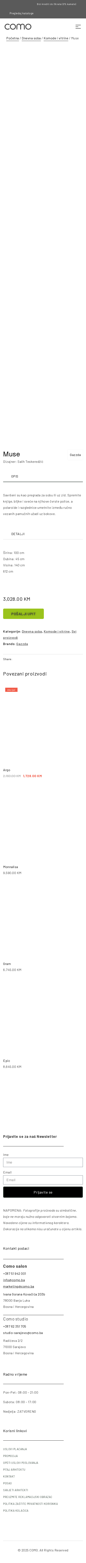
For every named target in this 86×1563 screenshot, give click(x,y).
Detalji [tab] (18, 534)
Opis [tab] (14, 476)
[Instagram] (64, 13)
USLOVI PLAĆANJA (15, 1449)
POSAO (7, 1483)
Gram (7, 964)
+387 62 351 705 (14, 1326)
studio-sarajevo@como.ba (23, 1333)
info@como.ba (14, 1280)
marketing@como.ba (18, 1286)
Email (7, 1172)
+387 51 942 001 (14, 1273)
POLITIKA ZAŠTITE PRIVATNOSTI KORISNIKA (30, 1503)
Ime (6, 1155)
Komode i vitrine (56, 38)
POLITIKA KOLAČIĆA (16, 1510)
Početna (12, 38)
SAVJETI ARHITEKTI (15, 1490)
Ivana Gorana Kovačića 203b (24, 1294)
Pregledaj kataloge (22, 13)
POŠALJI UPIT (23, 613)
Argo (6, 770)
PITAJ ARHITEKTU (14, 1469)
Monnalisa (10, 867)
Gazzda (75, 455)
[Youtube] (72, 13)
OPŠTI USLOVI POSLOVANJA (20, 1462)
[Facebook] (58, 13)
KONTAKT (9, 1476)
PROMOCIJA (10, 1456)
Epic (6, 1061)
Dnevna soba (31, 38)
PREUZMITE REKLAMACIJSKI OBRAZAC (27, 1497)
